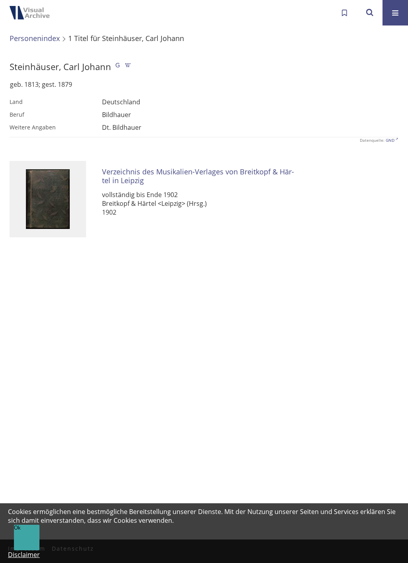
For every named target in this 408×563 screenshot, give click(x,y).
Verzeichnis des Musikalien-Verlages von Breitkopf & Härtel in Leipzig (198, 176)
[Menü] (395, 12)
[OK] (369, 12)
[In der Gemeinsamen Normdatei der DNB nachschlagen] (118, 67)
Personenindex (35, 38)
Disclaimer (24, 554)
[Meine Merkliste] (344, 12)
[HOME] (32, 13)
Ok (17, 528)
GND (390, 140)
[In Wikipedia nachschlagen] (128, 67)
